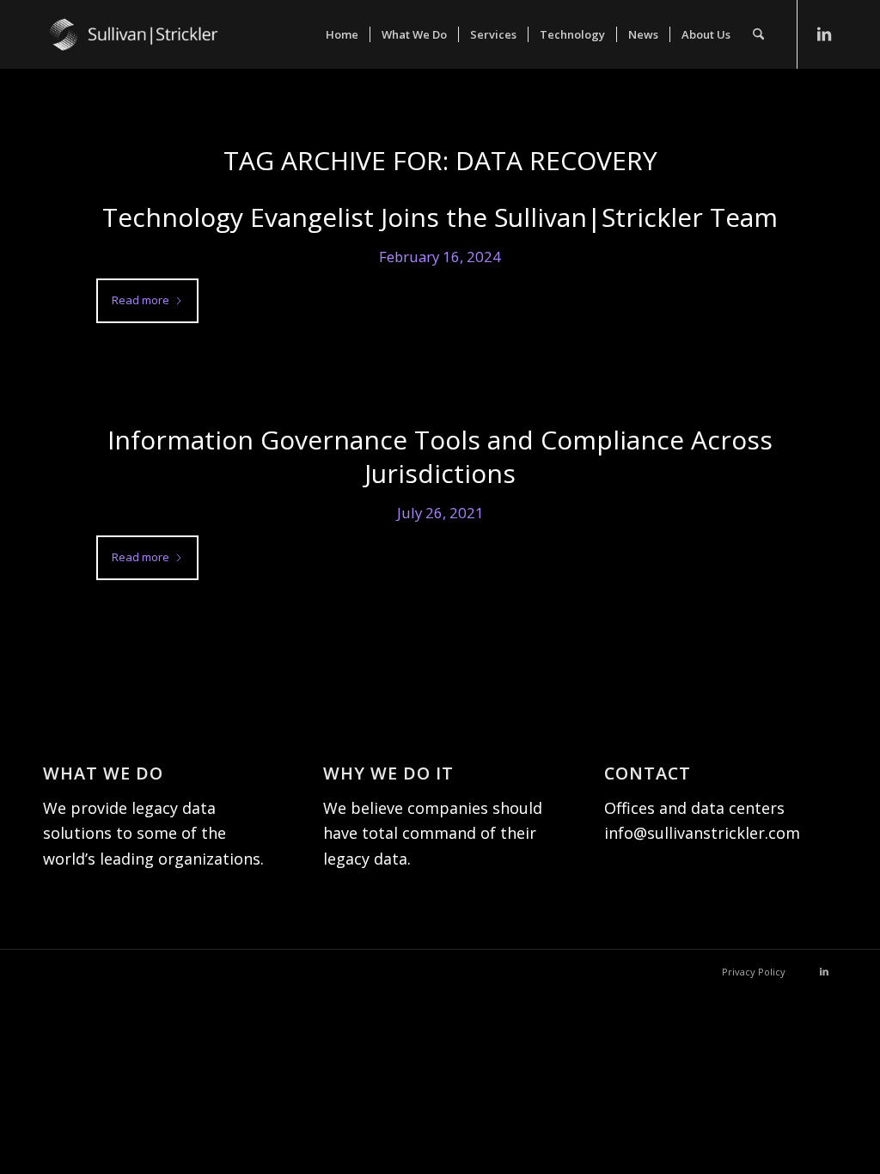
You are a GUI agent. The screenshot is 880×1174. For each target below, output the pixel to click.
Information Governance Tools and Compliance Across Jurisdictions (440, 456)
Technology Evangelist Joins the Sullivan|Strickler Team (440, 217)
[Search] (758, 34)
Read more (140, 300)
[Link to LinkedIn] (824, 33)
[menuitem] (342, 34)
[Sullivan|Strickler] (172, 51)
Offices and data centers (694, 808)
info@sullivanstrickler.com (702, 832)
